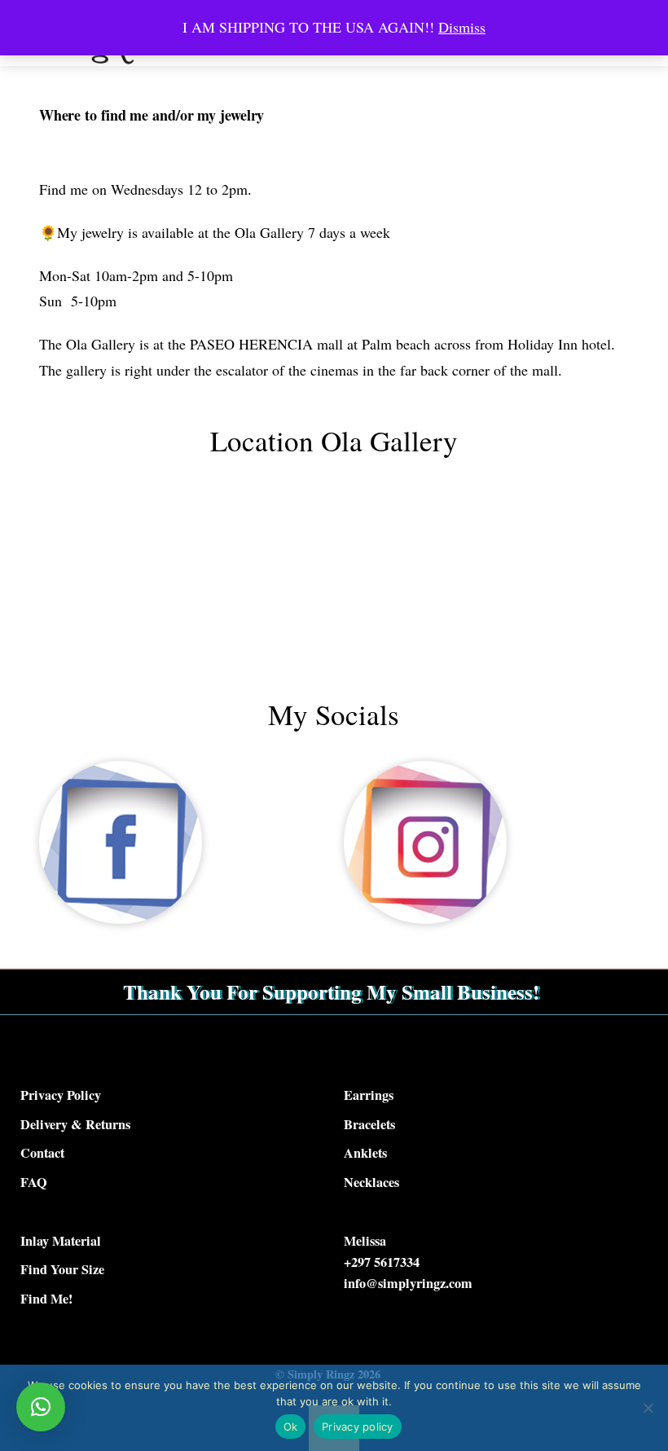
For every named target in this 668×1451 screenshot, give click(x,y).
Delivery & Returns (75, 1124)
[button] (40, 1407)
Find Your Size (62, 1269)
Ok (290, 1426)
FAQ (33, 1182)
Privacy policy (357, 1426)
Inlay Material (60, 1241)
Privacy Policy (60, 1095)
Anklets (365, 1153)
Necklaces (371, 1182)
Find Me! (46, 1298)
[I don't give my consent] (647, 1408)
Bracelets (369, 1124)
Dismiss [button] (462, 27)
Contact (42, 1153)
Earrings (368, 1095)
